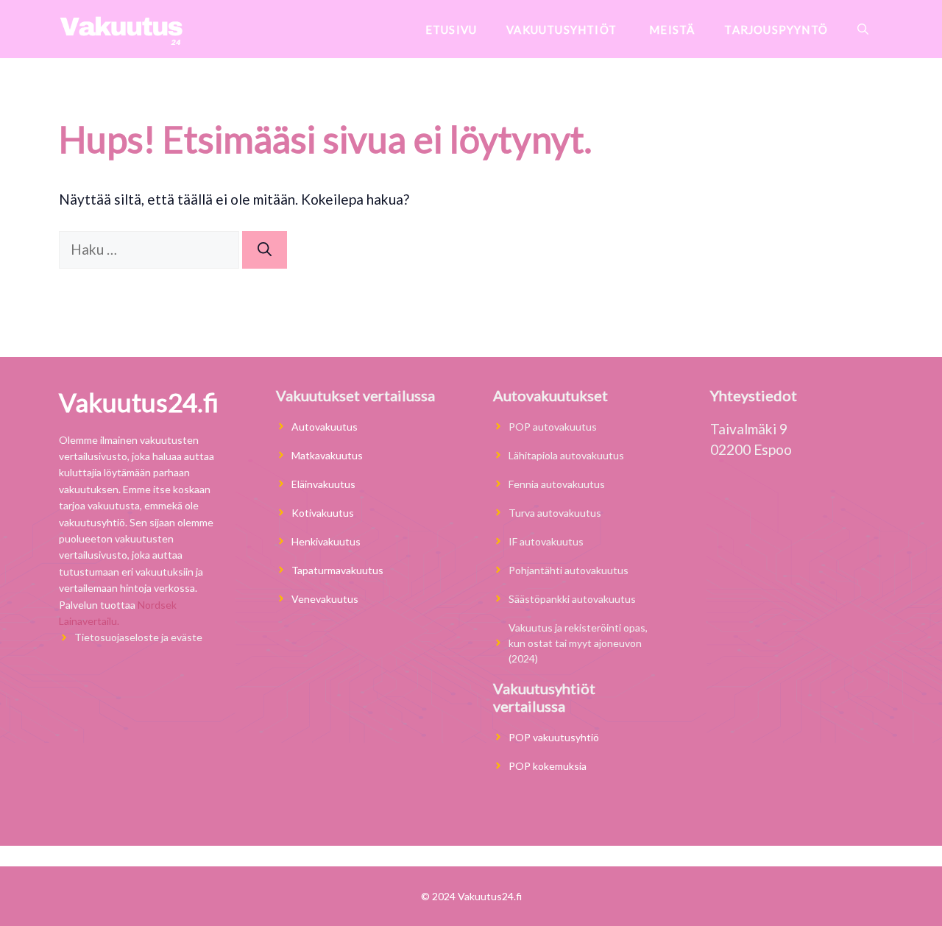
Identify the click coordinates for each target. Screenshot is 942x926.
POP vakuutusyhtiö (554, 737)
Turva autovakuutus (555, 512)
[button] (863, 29)
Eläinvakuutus (324, 484)
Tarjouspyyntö (776, 29)
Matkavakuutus (327, 455)
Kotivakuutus (322, 512)
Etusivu (451, 29)
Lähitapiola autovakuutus (566, 455)
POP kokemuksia (548, 766)
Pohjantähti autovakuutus (568, 570)
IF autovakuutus (546, 541)
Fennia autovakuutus (557, 484)
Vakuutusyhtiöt (563, 29)
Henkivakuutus (326, 541)
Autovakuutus (324, 426)
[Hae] (264, 250)
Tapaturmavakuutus (337, 570)
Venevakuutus (324, 599)
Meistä (672, 29)
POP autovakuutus (553, 426)
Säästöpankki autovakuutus (572, 599)
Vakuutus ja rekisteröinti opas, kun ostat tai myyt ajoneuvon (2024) (578, 643)
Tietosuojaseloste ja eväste (138, 637)
